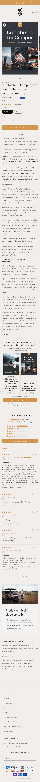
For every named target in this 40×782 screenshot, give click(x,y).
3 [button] (20, 577)
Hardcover (7, 112)
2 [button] (17, 577)
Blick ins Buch (20, 134)
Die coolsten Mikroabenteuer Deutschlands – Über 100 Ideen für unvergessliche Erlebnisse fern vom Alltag (11, 384)
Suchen (6, 694)
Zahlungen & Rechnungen (12, 726)
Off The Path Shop (17, 778)
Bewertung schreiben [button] (20, 441)
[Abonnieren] (33, 758)
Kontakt (6, 698)
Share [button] (6, 334)
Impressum (8, 703)
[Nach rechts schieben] (24, 78)
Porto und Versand (10, 717)
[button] (2, 12)
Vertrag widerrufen (10, 731)
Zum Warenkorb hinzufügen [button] (19, 400)
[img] (6, 454)
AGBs (5, 712)
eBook (18, 112)
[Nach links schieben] (15, 78)
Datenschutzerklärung (11, 708)
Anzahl (3, 116)
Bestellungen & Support (12, 722)
